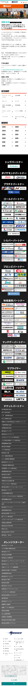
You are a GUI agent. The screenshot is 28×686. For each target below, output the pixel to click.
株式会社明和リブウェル (8, 513)
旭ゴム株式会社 (6, 412)
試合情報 (17, 95)
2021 (16, 134)
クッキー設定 (14, 680)
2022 (4, 134)
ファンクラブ (19, 652)
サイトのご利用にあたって (11, 676)
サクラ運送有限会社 (7, 456)
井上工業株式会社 (7, 418)
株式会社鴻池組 (6, 446)
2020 (4, 138)
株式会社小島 (5, 452)
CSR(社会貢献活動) (20, 649)
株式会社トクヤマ (7, 490)
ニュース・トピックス (15, 22)
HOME (6, 638)
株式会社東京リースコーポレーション (12, 487)
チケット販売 (8, 641)
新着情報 (7, 648)
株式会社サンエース (7, 462)
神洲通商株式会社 (7, 471)
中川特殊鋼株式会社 (7, 493)
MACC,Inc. (5, 529)
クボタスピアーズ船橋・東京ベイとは (20, 643)
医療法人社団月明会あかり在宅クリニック (13, 421)
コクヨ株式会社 (6, 449)
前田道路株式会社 (7, 510)
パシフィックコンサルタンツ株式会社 (12, 496)
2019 (16, 138)
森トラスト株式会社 (7, 516)
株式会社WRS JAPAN (8, 532)
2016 (3, 146)
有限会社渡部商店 (7, 522)
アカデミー (18, 655)
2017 (16, 142)
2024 (4, 131)
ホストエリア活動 (19, 117)
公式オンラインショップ (9, 654)
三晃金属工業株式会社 (8, 465)
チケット (4, 101)
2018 (3, 142)
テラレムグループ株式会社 (9, 484)
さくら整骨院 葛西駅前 (8, 459)
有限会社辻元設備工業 (8, 480)
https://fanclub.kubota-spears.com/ (13, 69)
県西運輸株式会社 (7, 443)
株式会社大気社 (6, 474)
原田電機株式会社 (7, 499)
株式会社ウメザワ (7, 431)
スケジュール (8, 646)
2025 (17, 127)
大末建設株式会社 (7, 477)
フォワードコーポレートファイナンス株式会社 (13, 503)
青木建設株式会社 (7, 409)
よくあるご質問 (19, 638)
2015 (16, 146)
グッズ (17, 101)
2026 (4, 127)
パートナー (5, 116)
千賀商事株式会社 (7, 425)
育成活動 (17, 105)
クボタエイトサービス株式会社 (10, 437)
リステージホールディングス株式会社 (12, 519)
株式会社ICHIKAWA (7, 525)
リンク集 (18, 657)
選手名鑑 (7, 651)
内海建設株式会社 (7, 428)
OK (14, 683)
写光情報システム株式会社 (9, 468)
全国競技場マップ (20, 660)
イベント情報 (19, 111)
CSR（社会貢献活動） (6, 106)
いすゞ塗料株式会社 (7, 415)
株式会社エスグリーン (8, 434)
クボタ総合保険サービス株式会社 (11, 440)
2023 (17, 131)
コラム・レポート (6, 111)
